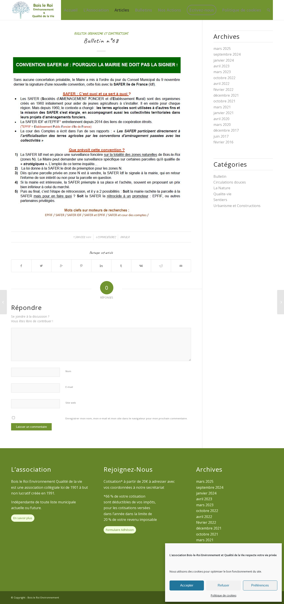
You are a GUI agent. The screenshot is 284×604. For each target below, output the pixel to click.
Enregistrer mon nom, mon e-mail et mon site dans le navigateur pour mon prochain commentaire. (126, 418)
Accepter (186, 585)
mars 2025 (222, 48)
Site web (70, 402)
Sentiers (220, 199)
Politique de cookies (223, 595)
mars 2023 (222, 71)
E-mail (69, 387)
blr (127, 237)
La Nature (221, 188)
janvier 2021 (223, 112)
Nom (68, 371)
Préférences (260, 585)
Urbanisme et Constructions (107, 33)
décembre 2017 (226, 130)
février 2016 (223, 142)
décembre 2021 (226, 95)
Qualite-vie (222, 194)
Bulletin (80, 33)
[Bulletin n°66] (3, 302)
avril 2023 (221, 66)
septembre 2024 (227, 54)
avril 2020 (221, 118)
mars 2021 (222, 107)
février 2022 (223, 89)
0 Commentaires (106, 237)
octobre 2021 (224, 101)
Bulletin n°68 (101, 40)
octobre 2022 (224, 77)
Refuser (223, 585)
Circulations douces (229, 182)
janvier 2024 (223, 60)
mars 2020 (222, 124)
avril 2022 (221, 83)
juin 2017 (221, 136)
